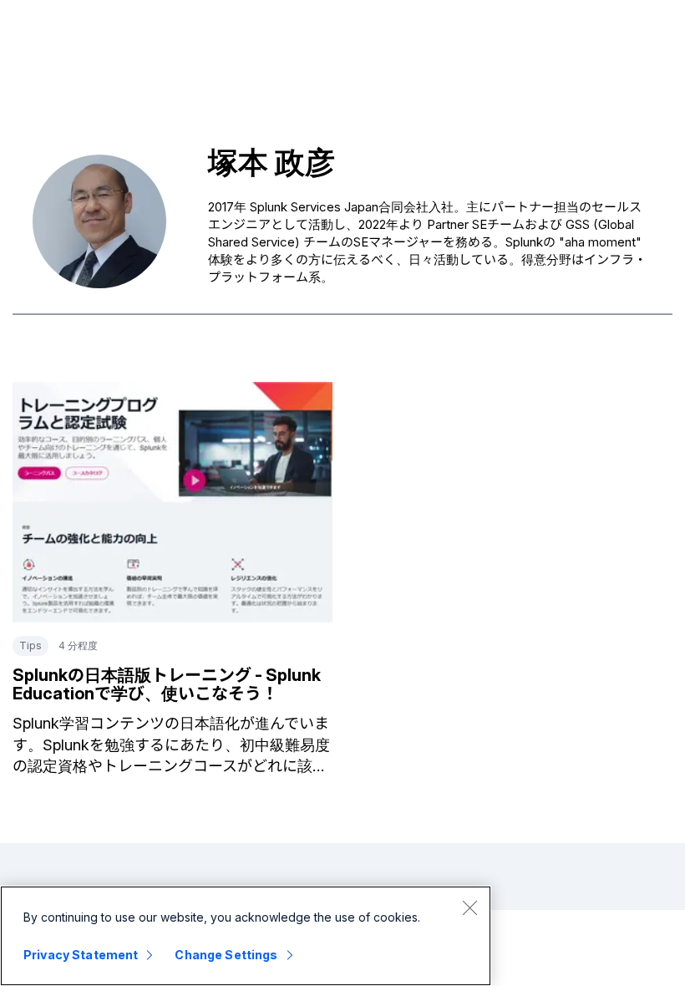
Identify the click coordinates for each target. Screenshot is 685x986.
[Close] (469, 907)
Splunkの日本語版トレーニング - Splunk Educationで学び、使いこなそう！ (167, 684)
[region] (245, 936)
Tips (30, 645)
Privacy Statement (80, 955)
